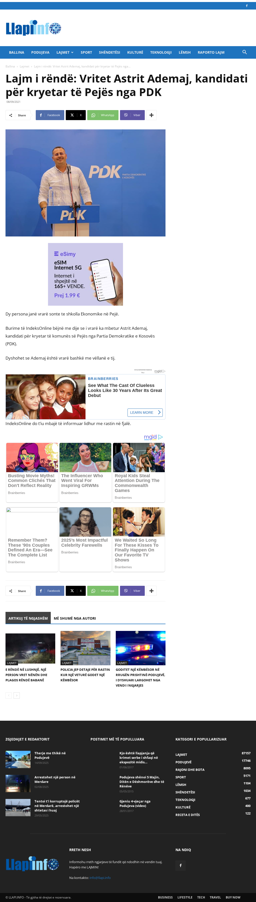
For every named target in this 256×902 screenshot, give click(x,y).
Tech (201, 897)
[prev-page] (9, 695)
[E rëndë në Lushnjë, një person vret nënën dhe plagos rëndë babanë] (30, 648)
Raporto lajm (211, 52)
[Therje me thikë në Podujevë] (18, 759)
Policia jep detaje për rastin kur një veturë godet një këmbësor (85, 674)
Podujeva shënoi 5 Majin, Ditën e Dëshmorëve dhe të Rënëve (142, 781)
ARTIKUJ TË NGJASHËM (28, 618)
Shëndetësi (109, 52)
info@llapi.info (100, 877)
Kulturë (135, 52)
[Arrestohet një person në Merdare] (18, 783)
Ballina (16, 52)
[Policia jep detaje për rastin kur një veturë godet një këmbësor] (85, 648)
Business (165, 897)
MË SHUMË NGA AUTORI (75, 618)
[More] (151, 115)
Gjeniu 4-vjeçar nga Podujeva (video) (135, 803)
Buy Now (233, 897)
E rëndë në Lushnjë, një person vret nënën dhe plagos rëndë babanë (26, 674)
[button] (244, 52)
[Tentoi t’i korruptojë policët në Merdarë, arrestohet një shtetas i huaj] (18, 807)
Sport (86, 52)
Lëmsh (185, 52)
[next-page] (17, 695)
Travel (215, 897)
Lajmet (63, 52)
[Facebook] (246, 6)
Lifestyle (185, 897)
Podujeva (40, 52)
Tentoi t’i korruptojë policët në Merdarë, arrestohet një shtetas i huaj (57, 805)
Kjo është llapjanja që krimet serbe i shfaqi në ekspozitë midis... (139, 757)
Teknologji (161, 52)
